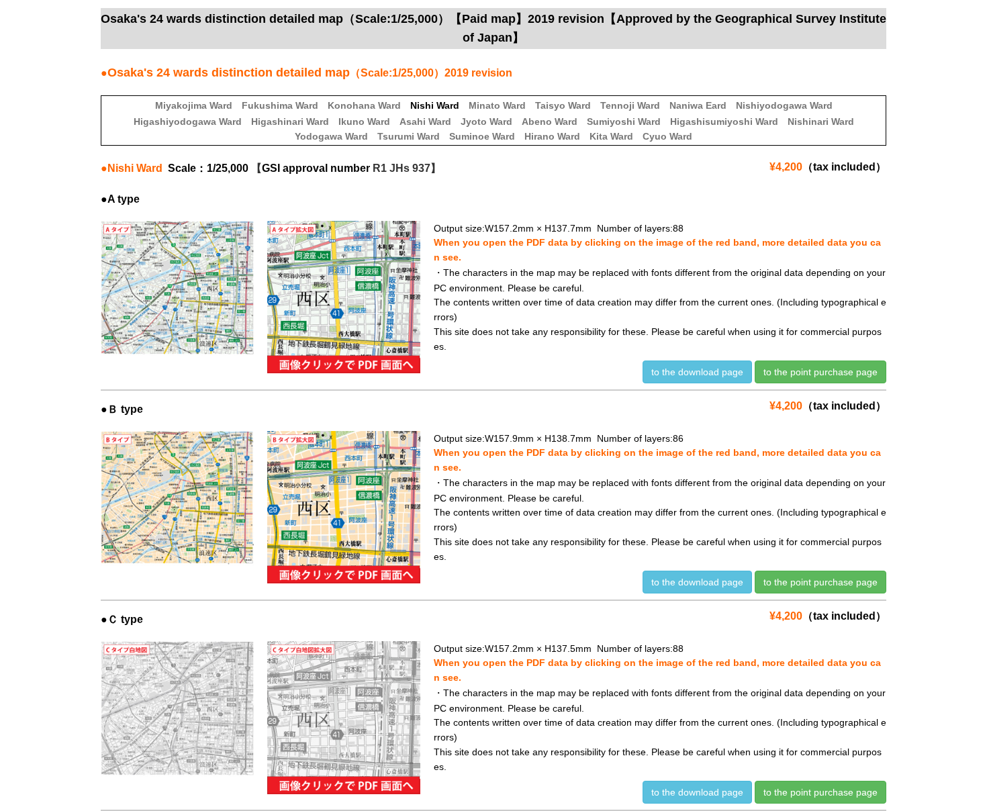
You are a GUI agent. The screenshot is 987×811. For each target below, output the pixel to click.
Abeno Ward (549, 121)
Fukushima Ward (280, 105)
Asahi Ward (425, 121)
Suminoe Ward (482, 136)
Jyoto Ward (486, 121)
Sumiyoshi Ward (624, 121)
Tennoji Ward (630, 105)
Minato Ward (497, 105)
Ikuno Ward (364, 121)
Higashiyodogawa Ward (188, 121)
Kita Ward (611, 136)
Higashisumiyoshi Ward (724, 121)
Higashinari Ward (290, 121)
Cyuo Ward (667, 136)
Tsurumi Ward (408, 136)
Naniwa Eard (697, 105)
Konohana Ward (364, 105)
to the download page (697, 372)
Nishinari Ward (821, 121)
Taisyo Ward (563, 105)
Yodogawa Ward (331, 136)
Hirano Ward (552, 136)
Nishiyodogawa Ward (784, 105)
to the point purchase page (820, 372)
